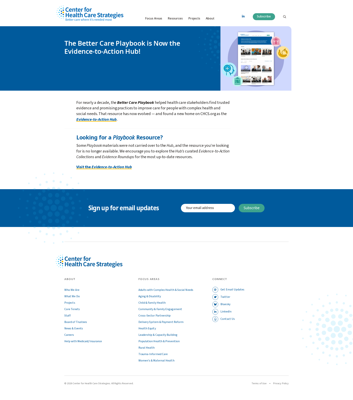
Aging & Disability (149, 296)
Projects (194, 19)
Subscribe (264, 16)
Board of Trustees (75, 322)
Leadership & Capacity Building (157, 335)
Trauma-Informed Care (153, 354)
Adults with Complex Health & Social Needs (165, 290)
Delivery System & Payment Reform (161, 322)
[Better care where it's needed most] (89, 13)
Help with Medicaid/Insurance (83, 341)
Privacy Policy (281, 383)
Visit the (84, 167)
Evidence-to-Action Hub (96, 119)
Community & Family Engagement (160, 309)
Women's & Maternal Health (156, 361)
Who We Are (71, 290)
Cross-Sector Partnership (154, 316)
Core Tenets (72, 309)
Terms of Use (259, 383)
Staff (67, 316)
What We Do (72, 296)
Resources (175, 19)
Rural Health (146, 348)
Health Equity (147, 328)
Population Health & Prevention (159, 341)
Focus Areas (153, 19)
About (210, 19)
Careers (69, 335)
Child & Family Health (152, 303)
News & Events (73, 328)
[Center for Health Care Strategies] (97, 266)
